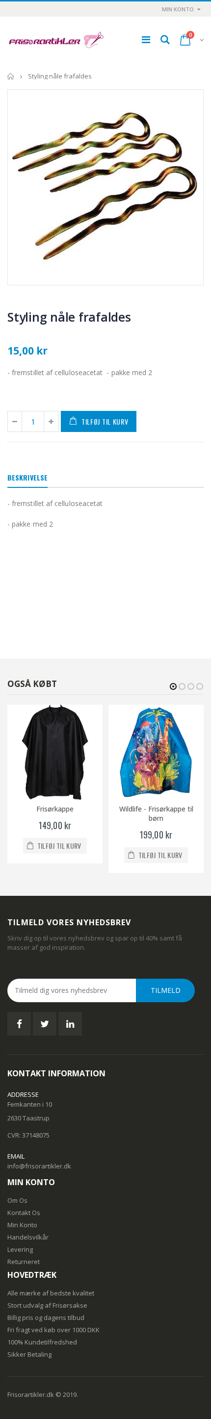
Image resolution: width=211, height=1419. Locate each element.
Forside (11, 76)
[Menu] (146, 39)
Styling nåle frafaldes (69, 316)
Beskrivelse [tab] (27, 477)
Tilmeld (166, 990)
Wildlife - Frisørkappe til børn (156, 813)
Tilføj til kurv (105, 421)
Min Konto (178, 9)
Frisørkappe (55, 808)
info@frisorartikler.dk (39, 1166)
